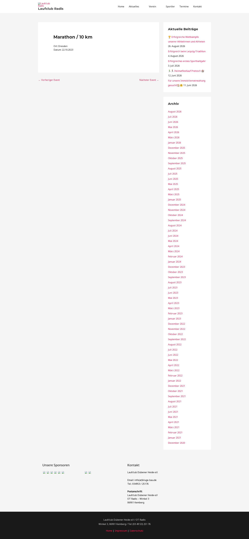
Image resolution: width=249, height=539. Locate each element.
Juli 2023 (172, 287)
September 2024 (177, 220)
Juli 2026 (172, 116)
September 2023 (177, 277)
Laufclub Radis (50, 9)
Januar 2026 (174, 142)
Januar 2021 (174, 437)
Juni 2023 (173, 292)
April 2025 (173, 189)
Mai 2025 (173, 184)
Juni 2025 (173, 178)
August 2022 (174, 344)
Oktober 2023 (175, 272)
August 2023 (174, 282)
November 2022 (176, 329)
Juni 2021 (173, 411)
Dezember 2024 (176, 204)
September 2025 (177, 163)
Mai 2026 (173, 127)
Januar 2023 (174, 318)
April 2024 (173, 246)
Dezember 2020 (176, 442)
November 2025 (176, 153)
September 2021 (177, 396)
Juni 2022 (173, 354)
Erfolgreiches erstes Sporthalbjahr (187, 61)
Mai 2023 (173, 297)
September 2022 (177, 339)
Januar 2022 (174, 380)
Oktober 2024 (175, 215)
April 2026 (173, 132)
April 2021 (173, 422)
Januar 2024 (174, 261)
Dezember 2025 (176, 147)
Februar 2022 (175, 375)
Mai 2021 (173, 417)
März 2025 (173, 194)
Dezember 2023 (176, 266)
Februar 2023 (175, 313)
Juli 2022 (172, 349)
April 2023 (173, 303)
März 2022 (173, 370)
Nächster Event (149, 80)
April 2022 (173, 365)
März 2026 (173, 137)
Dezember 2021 (176, 385)
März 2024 (173, 251)
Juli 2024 (172, 230)
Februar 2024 (175, 256)
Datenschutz (136, 530)
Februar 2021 (175, 432)
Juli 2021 (172, 406)
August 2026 (174, 111)
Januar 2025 (174, 199)
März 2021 (173, 427)
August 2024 (174, 225)
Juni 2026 (173, 121)
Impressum (121, 530)
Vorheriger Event (49, 80)
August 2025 (174, 168)
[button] (207, 6)
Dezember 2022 (176, 323)
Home (109, 530)
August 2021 (174, 401)
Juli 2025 (172, 173)
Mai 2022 (173, 360)
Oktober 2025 (175, 158)
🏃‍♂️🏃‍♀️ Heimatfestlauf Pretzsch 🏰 (186, 70)
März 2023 (173, 308)
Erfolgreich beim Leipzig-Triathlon (186, 51)
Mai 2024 (173, 241)
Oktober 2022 (175, 334)
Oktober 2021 (175, 391)
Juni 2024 (173, 235)
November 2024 (176, 209)
